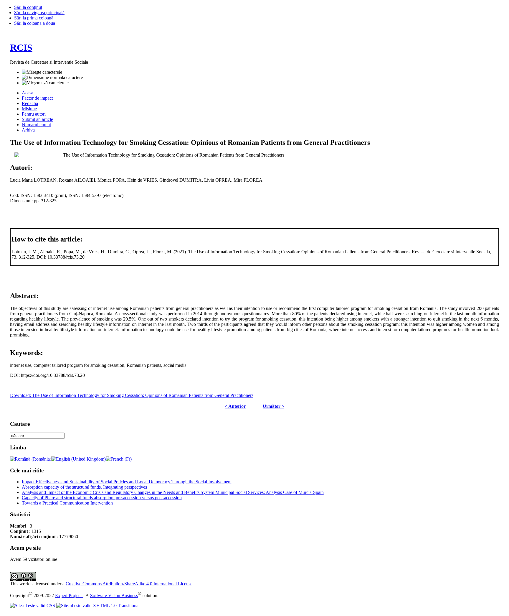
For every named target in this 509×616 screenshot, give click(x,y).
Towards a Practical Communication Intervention (67, 502)
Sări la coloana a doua (34, 23)
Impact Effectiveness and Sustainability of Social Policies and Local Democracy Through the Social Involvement (127, 481)
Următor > (273, 406)
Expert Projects (69, 595)
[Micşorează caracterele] (45, 83)
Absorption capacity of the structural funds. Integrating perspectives (84, 486)
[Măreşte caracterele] (42, 72)
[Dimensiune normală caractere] (52, 77)
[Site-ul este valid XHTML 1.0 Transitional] (98, 605)
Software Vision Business (114, 595)
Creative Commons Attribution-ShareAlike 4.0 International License (129, 583)
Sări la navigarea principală (39, 12)
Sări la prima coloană (33, 17)
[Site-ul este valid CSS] (33, 605)
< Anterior (235, 406)
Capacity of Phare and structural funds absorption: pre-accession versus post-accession (102, 497)
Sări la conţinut (28, 7)
